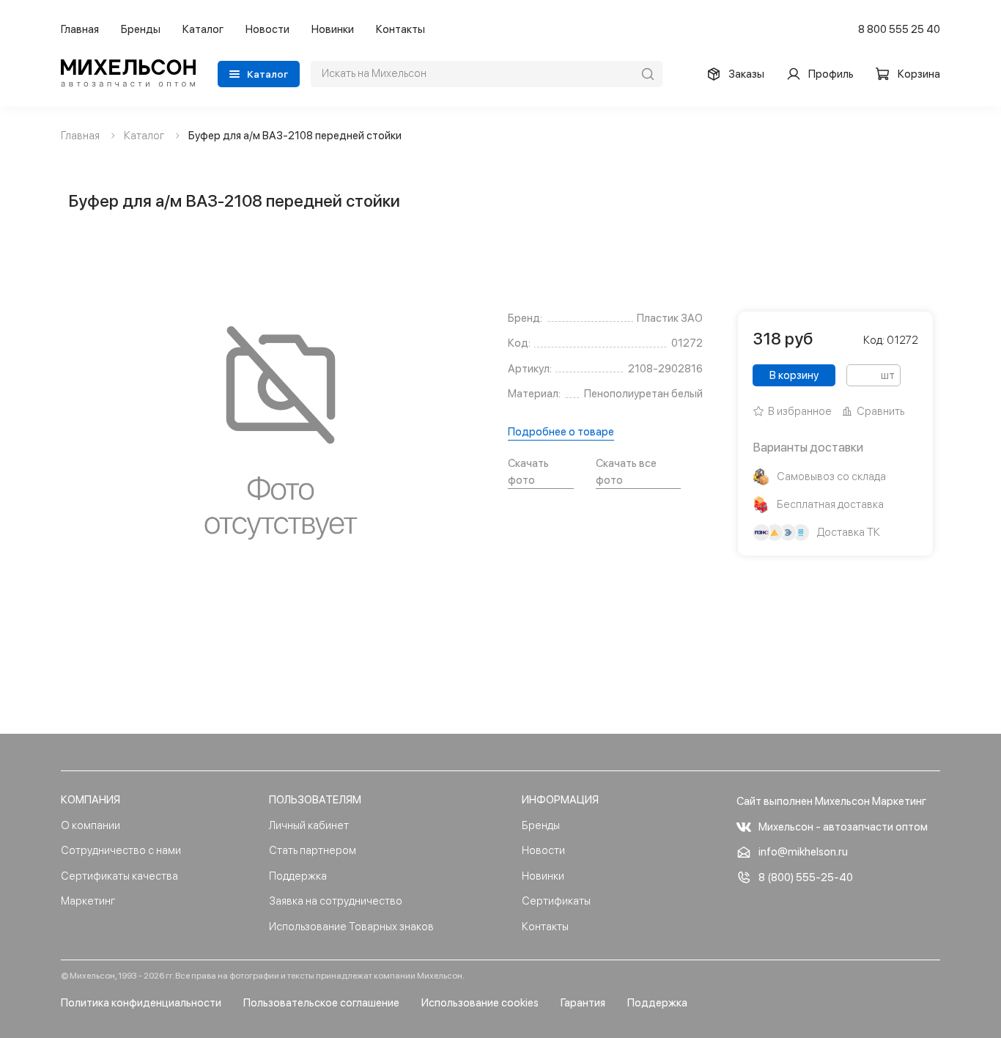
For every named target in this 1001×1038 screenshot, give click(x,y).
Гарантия (583, 1002)
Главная (80, 29)
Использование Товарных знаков (351, 926)
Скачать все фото (626, 472)
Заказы (746, 74)
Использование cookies (480, 1002)
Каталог (203, 29)
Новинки (332, 29)
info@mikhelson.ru (803, 851)
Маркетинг (88, 901)
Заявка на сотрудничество (335, 901)
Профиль (831, 74)
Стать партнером (312, 850)
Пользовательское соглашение (321, 1002)
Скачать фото (528, 472)
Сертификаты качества (119, 876)
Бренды (140, 29)
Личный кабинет (309, 825)
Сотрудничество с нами (121, 850)
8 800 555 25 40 (899, 29)
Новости (267, 29)
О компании (90, 825)
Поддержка (298, 876)
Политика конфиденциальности (141, 1002)
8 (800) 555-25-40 (805, 877)
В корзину (794, 375)
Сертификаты (556, 901)
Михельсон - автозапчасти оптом (843, 826)
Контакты (400, 29)
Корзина (919, 74)
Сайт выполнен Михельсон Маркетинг (831, 801)
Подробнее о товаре (561, 431)
